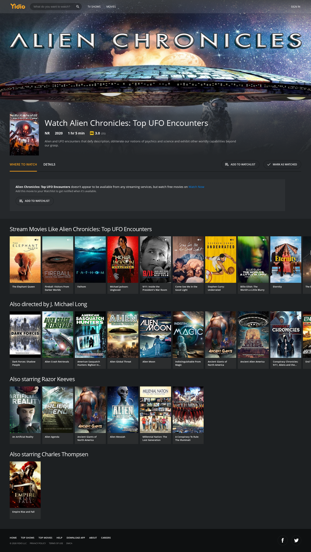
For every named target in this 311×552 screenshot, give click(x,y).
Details (49, 164)
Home (13, 537)
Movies (111, 6)
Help (59, 537)
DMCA (69, 543)
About (93, 537)
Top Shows (27, 537)
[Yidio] (18, 7)
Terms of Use (56, 543)
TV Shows (94, 6)
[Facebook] (283, 540)
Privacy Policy (38, 543)
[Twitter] (296, 540)
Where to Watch (23, 164)
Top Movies (45, 537)
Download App (76, 537)
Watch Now (196, 187)
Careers (106, 537)
